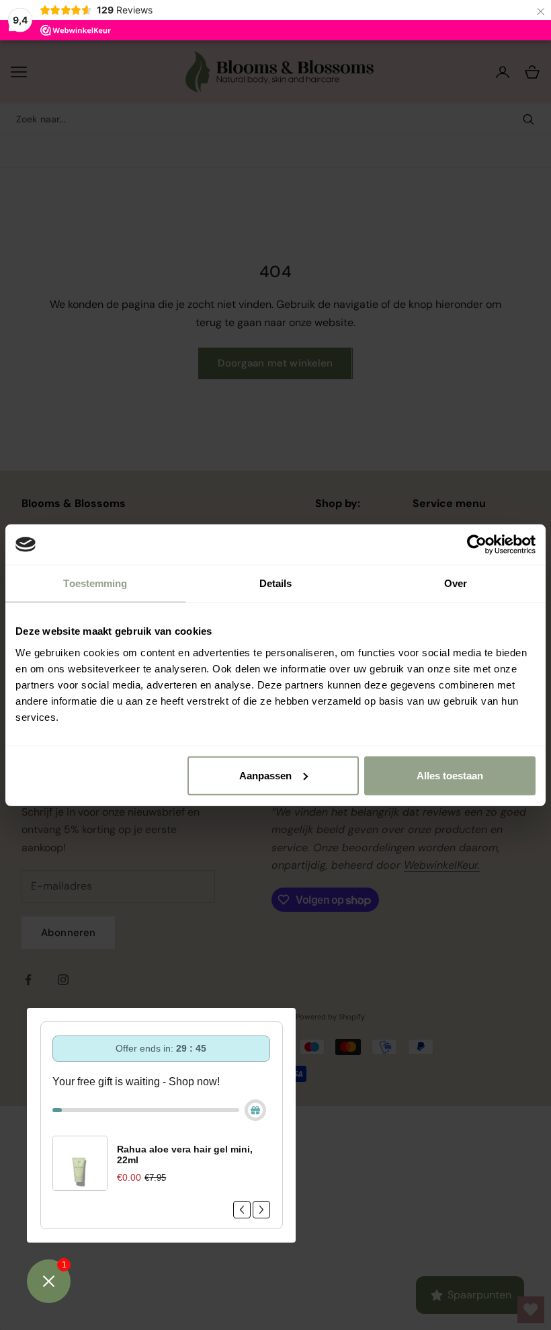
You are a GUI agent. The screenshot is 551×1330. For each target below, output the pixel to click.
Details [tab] (275, 583)
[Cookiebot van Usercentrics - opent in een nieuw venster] (477, 545)
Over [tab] (455, 583)
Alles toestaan (450, 775)
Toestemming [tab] (95, 583)
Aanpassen (265, 775)
